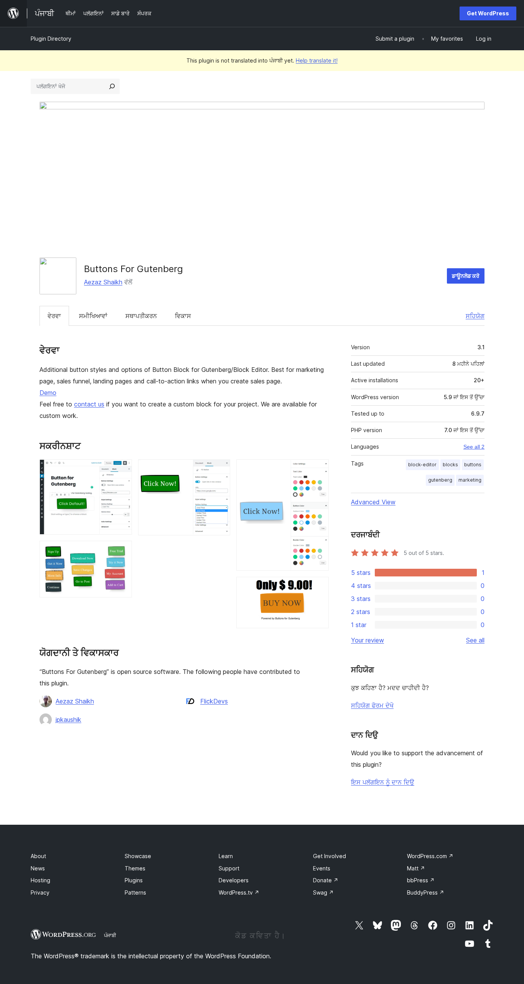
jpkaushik (68, 719)
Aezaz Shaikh (103, 282)
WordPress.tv (239, 892)
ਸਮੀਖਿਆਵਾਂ (93, 316)
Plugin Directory (51, 38)
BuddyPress (425, 892)
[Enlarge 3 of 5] (220, 470)
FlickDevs (214, 701)
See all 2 (473, 447)
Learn (226, 856)
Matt (416, 868)
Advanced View (373, 502)
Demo (48, 392)
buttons (472, 464)
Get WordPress (488, 13)
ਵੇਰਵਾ (54, 316)
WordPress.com (430, 856)
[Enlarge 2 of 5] (121, 551)
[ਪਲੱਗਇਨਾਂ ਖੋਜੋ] (112, 86)
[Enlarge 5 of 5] (318, 587)
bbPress (421, 880)
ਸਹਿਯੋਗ (475, 316)
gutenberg (440, 480)
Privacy (40, 892)
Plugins (134, 880)
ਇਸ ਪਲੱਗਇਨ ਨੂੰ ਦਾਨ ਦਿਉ (382, 782)
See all (475, 640)
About (38, 856)
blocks (450, 464)
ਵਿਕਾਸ (183, 316)
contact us (89, 404)
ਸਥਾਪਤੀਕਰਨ (141, 316)
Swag (323, 892)
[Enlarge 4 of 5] (318, 470)
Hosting (40, 880)
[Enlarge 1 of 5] (121, 470)
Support (229, 868)
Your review (367, 640)
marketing (469, 480)
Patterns (135, 892)
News (38, 868)
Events (321, 868)
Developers (234, 880)
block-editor (422, 464)
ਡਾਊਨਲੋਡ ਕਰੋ (466, 275)
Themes (135, 868)
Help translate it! (317, 60)
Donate (325, 880)
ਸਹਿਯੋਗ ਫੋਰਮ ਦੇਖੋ (372, 705)
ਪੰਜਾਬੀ (110, 935)
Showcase (138, 856)
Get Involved (329, 856)
